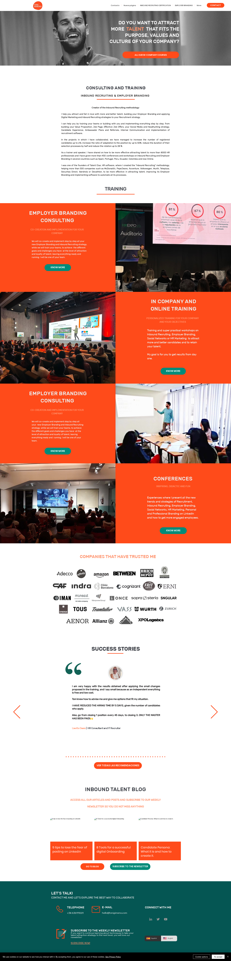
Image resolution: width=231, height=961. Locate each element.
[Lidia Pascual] (99, 756)
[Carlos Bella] (138, 756)
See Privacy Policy (113, 956)
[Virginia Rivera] (133, 756)
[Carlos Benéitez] (131, 756)
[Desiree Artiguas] (114, 756)
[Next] (214, 712)
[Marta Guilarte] (87, 756)
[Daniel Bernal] (155, 756)
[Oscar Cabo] (119, 756)
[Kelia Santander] (164, 756)
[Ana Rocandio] (102, 756)
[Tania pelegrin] (73, 756)
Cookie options (201, 956)
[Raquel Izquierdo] (162, 756)
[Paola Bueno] (157, 756)
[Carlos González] (116, 756)
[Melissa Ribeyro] (92, 756)
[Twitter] (158, 919)
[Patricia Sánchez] (90, 756)
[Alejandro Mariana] (152, 756)
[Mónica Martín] (143, 756)
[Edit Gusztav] (85, 756)
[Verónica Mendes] (109, 756)
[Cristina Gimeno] (80, 756)
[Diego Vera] (145, 756)
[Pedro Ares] (150, 756)
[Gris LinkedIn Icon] (151, 919)
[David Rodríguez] (140, 756)
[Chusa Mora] (128, 756)
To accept (218, 956)
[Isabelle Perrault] (66, 756)
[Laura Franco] (75, 756)
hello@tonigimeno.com (114, 912)
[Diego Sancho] (121, 756)
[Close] (227, 957)
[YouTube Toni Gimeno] (166, 919)
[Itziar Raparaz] (68, 756)
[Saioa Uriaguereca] (126, 756)
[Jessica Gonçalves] (78, 756)
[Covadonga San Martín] (111, 756)
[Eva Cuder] (104, 756)
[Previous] (16, 712)
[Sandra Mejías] (97, 756)
